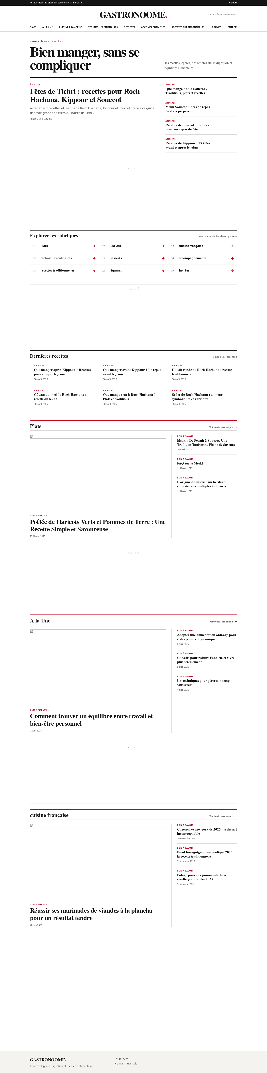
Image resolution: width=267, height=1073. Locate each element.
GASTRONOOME (133, 14)
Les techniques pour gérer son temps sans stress (204, 682)
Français (120, 1063)
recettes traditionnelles (188, 27)
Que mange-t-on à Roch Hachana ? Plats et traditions (129, 396)
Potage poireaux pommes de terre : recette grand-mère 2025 (203, 876)
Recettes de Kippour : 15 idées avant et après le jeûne (187, 145)
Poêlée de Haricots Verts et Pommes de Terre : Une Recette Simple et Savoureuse (97, 525)
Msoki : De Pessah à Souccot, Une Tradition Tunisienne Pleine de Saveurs (206, 442)
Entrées (233, 27)
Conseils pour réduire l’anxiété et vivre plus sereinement (205, 659)
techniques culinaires (103, 27)
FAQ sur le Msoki (190, 463)
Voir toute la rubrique (223, 427)
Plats (32, 27)
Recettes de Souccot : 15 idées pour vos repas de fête (187, 126)
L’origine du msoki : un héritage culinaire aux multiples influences (201, 483)
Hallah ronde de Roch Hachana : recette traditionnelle (202, 371)
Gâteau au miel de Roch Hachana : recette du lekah (60, 396)
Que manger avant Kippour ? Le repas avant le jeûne (132, 371)
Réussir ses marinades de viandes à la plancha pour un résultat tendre (91, 913)
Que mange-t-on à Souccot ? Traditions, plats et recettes (186, 90)
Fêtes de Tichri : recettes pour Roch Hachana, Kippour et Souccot (85, 94)
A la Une (47, 27)
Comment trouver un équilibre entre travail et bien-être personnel (91, 719)
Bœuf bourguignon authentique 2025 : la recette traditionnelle (205, 854)
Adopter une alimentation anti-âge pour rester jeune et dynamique (206, 636)
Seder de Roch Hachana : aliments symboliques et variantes (197, 396)
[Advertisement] (133, 196)
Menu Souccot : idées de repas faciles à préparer (187, 108)
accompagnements (153, 27)
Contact (233, 2)
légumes (216, 27)
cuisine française (70, 27)
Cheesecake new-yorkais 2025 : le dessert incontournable (207, 831)
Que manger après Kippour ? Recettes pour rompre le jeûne (62, 371)
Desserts (129, 27)
